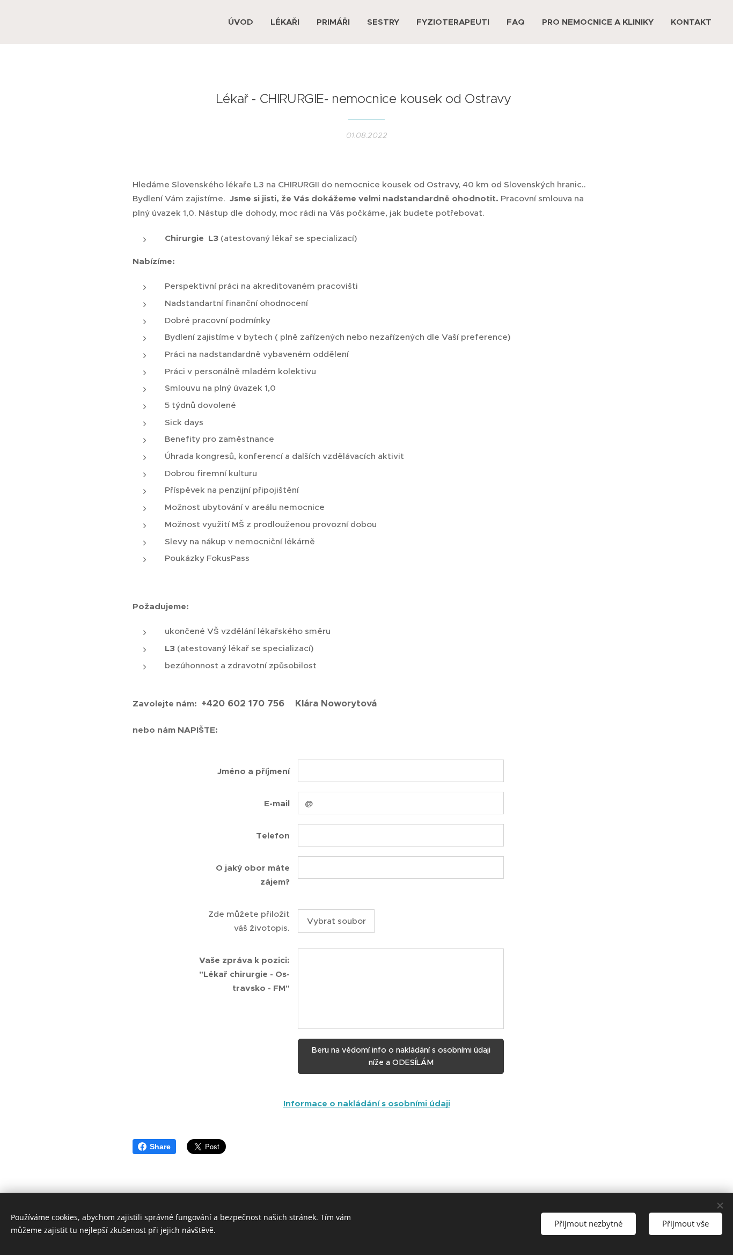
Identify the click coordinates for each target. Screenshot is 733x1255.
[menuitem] (243, 22)
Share (160, 1146)
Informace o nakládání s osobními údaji (366, 1103)
